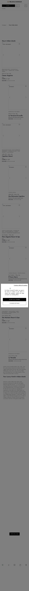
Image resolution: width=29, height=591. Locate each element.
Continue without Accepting (20, 285)
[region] (14, 295)
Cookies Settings (14, 303)
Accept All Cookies (14, 299)
